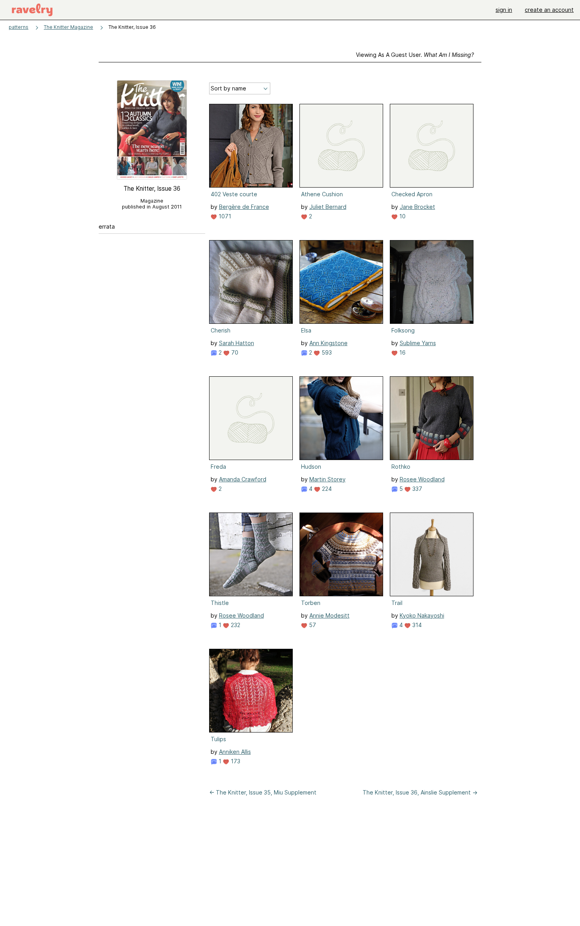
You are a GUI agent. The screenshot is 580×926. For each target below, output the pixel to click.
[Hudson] (341, 418)
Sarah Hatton (236, 343)
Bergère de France (244, 206)
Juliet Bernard (327, 206)
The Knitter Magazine (68, 27)
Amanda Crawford (242, 479)
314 (416, 625)
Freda (218, 466)
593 (326, 352)
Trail (396, 602)
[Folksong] (431, 282)
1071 (224, 216)
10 (402, 216)
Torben (310, 602)
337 (416, 488)
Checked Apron (411, 194)
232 (234, 625)
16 (402, 352)
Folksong (403, 330)
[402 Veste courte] (251, 146)
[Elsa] (341, 282)
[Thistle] (251, 554)
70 (234, 352)
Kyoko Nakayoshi (422, 615)
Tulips (218, 739)
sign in (504, 9)
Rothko (400, 466)
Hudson (311, 466)
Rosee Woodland (422, 479)
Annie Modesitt (329, 615)
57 (311, 625)
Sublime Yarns (418, 343)
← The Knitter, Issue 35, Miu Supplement (262, 792)
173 (234, 761)
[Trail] (431, 554)
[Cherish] (251, 282)
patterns (18, 27)
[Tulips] (251, 691)
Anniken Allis (235, 751)
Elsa (306, 330)
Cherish (220, 330)
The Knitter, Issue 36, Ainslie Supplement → (420, 792)
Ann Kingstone (328, 343)
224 (326, 488)
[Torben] (341, 554)
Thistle (220, 602)
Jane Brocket (417, 206)
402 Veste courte (234, 194)
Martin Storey (327, 479)
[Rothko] (431, 418)
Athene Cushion (322, 194)
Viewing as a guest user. (415, 54)
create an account (549, 9)
